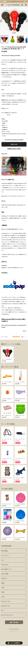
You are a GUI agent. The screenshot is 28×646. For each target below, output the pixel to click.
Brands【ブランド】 (5, 606)
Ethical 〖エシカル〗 (5, 601)
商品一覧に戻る (14, 622)
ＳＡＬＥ (2, 560)
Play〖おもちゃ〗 (5, 564)
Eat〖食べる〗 (4, 578)
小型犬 (2, 596)
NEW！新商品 (4, 550)
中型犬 (2, 592)
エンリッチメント (5, 555)
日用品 (2, 583)
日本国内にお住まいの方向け (14, 148)
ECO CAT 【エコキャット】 (7, 615)
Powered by (12, 631)
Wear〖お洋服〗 (4, 573)
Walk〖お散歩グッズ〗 (6, 569)
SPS (2, 610)
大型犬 (2, 587)
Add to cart (14, 144)
